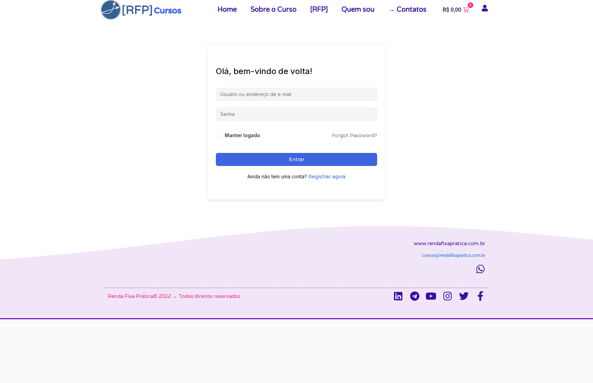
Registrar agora (327, 176)
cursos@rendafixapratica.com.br (453, 255)
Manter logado (242, 135)
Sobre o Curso (273, 9)
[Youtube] (431, 296)
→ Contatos (407, 9)
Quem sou (357, 9)
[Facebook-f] (480, 296)
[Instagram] (447, 296)
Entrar (296, 159)
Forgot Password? (354, 135)
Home (227, 9)
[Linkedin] (398, 296)
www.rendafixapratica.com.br (449, 243)
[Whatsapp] (480, 269)
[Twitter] (464, 296)
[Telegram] (414, 296)
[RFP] (319, 9)
